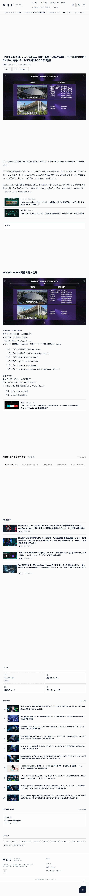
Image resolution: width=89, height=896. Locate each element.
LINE (15, 69)
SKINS (7, 845)
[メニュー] (84, 5)
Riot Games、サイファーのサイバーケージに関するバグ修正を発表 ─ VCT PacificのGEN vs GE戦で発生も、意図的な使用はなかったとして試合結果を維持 (51, 526)
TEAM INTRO (25, 842)
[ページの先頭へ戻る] (83, 882)
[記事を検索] (73, 5)
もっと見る (83, 701)
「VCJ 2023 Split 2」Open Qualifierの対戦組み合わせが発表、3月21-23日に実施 (52, 213)
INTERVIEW (18, 845)
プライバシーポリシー (54, 871)
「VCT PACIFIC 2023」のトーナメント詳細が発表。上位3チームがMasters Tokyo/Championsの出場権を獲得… (49, 406)
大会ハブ (44, 2)
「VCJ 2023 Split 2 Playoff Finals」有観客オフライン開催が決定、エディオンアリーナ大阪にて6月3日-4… (52, 203)
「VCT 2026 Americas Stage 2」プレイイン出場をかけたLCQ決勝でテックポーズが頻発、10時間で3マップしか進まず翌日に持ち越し (52, 553)
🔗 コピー (24, 69)
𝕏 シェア (7, 69)
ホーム (48, 863)
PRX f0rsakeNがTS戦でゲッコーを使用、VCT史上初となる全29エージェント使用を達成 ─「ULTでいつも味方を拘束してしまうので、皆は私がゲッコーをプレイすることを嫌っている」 (52, 540)
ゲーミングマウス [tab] (11, 464)
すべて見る (80, 457)
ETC (6, 842)
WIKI (45, 842)
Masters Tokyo (37, 178)
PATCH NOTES (78, 842)
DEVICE (65, 842)
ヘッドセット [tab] (61, 464)
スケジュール (79, 12)
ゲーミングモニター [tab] (77, 464)
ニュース (34, 2)
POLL (14, 842)
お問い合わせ (51, 867)
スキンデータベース (58, 2)
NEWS (5, 64)
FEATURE (55, 842)
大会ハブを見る (82, 809)
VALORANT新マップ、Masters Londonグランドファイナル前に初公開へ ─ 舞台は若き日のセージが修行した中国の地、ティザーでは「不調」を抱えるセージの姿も (52, 567)
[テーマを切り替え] (78, 5)
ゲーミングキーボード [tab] (30, 464)
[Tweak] (82, 889)
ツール (55, 7)
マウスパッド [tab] (47, 464)
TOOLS (37, 842)
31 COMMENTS (25, 64)
